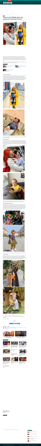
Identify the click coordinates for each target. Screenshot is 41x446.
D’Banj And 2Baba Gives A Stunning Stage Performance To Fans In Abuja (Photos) (6, 346)
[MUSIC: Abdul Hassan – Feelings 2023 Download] (28, 432)
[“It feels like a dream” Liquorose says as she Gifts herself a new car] (4, 66)
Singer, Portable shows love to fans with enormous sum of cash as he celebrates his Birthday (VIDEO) (22, 346)
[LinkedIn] (18, 323)
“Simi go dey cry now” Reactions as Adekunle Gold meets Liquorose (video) (22, 66)
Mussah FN (5, 20)
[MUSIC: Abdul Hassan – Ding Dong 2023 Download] (28, 436)
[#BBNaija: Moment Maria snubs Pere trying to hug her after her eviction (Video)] (14, 351)
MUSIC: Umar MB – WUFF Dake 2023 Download (15, 0)
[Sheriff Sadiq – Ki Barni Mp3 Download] (28, 434)
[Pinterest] (19, 323)
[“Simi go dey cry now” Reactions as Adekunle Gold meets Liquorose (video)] (16, 66)
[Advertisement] (20, 9)
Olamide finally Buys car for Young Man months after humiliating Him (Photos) (14, 362)
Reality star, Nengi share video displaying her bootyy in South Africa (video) (10, 70)
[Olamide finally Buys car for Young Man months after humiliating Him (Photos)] (14, 359)
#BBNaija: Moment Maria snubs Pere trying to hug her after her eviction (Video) (14, 354)
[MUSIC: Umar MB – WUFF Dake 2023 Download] (28, 441)
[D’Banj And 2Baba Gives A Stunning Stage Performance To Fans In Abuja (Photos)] (6, 343)
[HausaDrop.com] (7, 3)
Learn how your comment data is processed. (14, 429)
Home (4, 14)
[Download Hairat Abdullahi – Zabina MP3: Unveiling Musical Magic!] (28, 439)
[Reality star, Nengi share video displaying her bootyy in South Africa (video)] (4, 70)
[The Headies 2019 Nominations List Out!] (6, 351)
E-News (5, 14)
